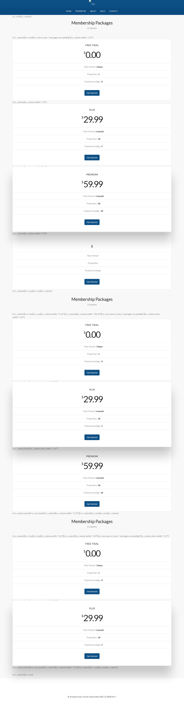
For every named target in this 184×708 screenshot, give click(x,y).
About (93, 11)
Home (68, 11)
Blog (102, 11)
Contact (113, 11)
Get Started (92, 93)
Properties (81, 11)
